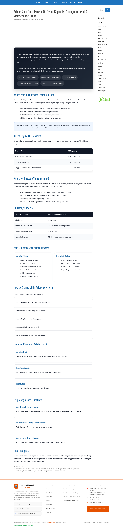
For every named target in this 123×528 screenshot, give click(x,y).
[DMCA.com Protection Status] (104, 102)
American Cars (102, 26)
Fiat (99, 47)
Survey (23, 467)
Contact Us (49, 496)
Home (38, 2)
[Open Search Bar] (86, 2)
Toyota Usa (101, 87)
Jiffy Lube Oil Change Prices (71, 500)
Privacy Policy (49, 504)
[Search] (107, 10)
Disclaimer (48, 512)
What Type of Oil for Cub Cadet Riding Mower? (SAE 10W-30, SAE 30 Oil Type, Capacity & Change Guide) (47, 469)
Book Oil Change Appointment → (97, 509)
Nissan (100, 66)
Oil (99, 69)
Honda (100, 50)
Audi (99, 29)
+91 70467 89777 (94, 497)
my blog (18, 467)
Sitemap (48, 500)
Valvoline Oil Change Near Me (72, 489)
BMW (100, 32)
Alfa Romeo (101, 23)
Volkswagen (102, 90)
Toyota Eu (101, 84)
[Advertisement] (53, 34)
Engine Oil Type (103, 44)
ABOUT (46, 2)
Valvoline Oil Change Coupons (72, 496)
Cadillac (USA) (102, 38)
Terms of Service (50, 508)
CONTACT (55, 2)
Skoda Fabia (102, 78)
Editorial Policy (68, 2)
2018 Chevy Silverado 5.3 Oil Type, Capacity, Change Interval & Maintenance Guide (41, 471)
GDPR (80, 2)
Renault (100, 72)
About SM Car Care (51, 492)
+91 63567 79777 (94, 499)
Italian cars (101, 57)
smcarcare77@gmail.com (96, 502)
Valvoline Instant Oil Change (71, 492)
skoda (100, 75)
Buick (100, 35)
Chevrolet (101, 41)
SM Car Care (51, 522)
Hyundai (100, 53)
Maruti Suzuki (102, 60)
